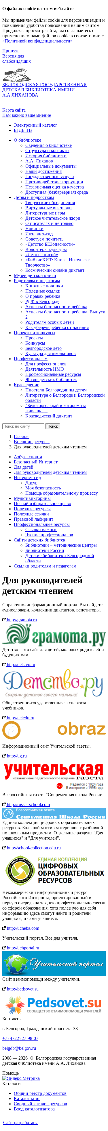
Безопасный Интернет (36, 461)
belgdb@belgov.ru (19, 1048)
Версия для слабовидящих (16, 58)
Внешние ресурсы (32, 441)
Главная (21, 436)
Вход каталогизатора (34, 1108)
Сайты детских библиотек (39, 539)
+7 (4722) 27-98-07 (20, 1038)
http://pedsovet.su (22, 988)
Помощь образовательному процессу (61, 493)
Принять (10, 50)
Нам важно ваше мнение (26, 115)
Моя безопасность (43, 487)
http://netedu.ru (20, 717)
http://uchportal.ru (22, 947)
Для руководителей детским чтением (50, 472)
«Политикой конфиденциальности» (37, 40)
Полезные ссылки (31, 513)
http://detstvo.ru (20, 664)
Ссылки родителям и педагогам (45, 565)
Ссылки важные (41, 529)
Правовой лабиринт (33, 519)
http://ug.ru (16, 755)
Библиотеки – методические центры (61, 545)
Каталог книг (27, 1098)
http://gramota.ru (21, 619)
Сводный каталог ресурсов (40, 1103)
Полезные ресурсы (32, 508)
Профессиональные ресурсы (42, 524)
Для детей (23, 467)
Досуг (31, 482)
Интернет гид (27, 477)
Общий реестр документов (40, 1093)
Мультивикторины (32, 498)
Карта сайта (14, 110)
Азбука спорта (28, 456)
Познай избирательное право (42, 503)
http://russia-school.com (28, 804)
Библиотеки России (44, 550)
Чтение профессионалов (49, 534)
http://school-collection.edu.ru (33, 847)
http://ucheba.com (22, 928)
